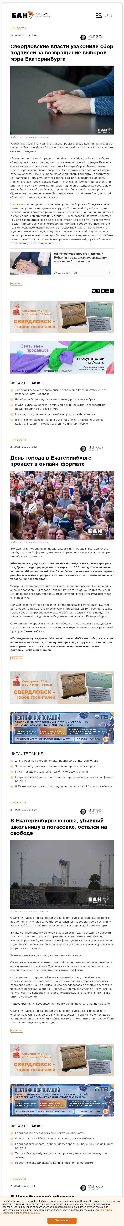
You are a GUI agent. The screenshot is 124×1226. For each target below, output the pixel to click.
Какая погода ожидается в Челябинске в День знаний (51, 772)
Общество (16, 658)
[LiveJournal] (112, 291)
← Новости (18, 29)
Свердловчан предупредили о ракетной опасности (49, 1133)
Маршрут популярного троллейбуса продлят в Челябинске (55, 414)
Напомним (17, 204)
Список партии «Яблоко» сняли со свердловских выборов (54, 1139)
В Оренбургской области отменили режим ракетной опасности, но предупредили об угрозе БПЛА (60, 407)
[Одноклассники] (98, 291)
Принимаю (62, 1220)
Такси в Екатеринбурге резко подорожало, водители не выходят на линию (61, 1155)
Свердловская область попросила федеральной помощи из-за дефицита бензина (64, 779)
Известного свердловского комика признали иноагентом (54, 1163)
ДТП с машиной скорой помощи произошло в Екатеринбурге (56, 761)
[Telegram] (103, 291)
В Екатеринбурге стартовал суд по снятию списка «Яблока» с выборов (63, 786)
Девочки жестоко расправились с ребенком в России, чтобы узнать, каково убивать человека (61, 392)
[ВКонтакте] (94, 291)
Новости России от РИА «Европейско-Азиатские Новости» (23, 15)
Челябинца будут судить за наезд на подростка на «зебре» (55, 399)
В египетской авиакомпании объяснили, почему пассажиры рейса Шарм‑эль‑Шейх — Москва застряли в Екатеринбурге (59, 422)
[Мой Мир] (107, 291)
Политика (16, 284)
